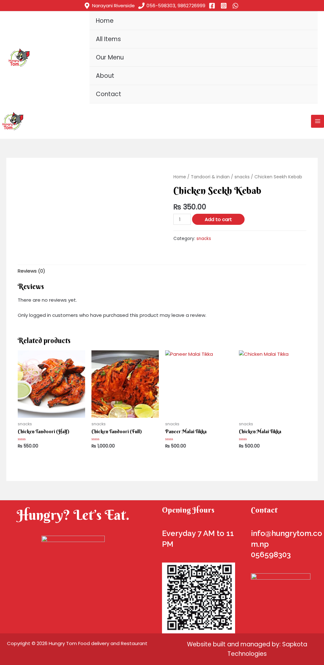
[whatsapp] (236, 5)
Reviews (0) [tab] (31, 271)
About (105, 75)
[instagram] (224, 5)
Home (105, 20)
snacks (242, 177)
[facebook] (213, 5)
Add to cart (218, 219)
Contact (108, 94)
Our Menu (110, 57)
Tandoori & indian (210, 177)
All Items (108, 39)
